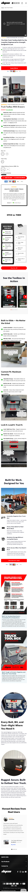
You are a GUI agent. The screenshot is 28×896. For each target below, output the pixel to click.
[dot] (12, 309)
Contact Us (4, 866)
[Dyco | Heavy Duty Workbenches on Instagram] (20, 872)
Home (2, 7)
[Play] (9, 296)
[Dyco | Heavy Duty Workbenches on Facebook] (18, 872)
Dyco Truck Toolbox (9, 7)
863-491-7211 (16, 3)
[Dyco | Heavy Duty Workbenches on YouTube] (25, 872)
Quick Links (5, 857)
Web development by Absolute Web (8, 890)
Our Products (5, 862)
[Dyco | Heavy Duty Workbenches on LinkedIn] (23, 872)
